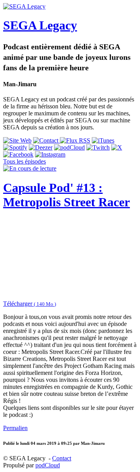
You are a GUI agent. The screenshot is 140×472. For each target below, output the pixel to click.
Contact (61, 458)
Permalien (15, 428)
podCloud (47, 465)
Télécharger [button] (29, 303)
